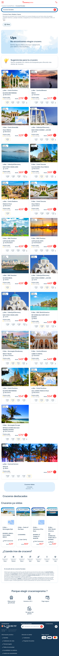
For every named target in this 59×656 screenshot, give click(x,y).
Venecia (19, 578)
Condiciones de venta (8, 641)
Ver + (4, 20)
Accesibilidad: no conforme (10, 650)
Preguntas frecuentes (28, 641)
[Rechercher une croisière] (41, 626)
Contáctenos (26, 637)
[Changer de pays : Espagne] (2, 626)
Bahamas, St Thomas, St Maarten (36, 536)
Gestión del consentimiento (10, 653)
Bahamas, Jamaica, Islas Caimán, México (8, 535)
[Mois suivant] (26, 103)
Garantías (5, 637)
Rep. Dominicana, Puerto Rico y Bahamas (52, 536)
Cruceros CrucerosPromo (8, 6)
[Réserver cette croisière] (26, 98)
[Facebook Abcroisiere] (56, 626)
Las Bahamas (21, 534)
